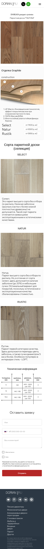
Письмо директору (15, 506)
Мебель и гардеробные (13, 522)
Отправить (22, 473)
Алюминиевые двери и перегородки (17, 514)
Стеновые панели (15, 518)
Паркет (10, 531)
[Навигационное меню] (40, 4)
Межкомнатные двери (17, 510)
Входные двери (11, 527)
